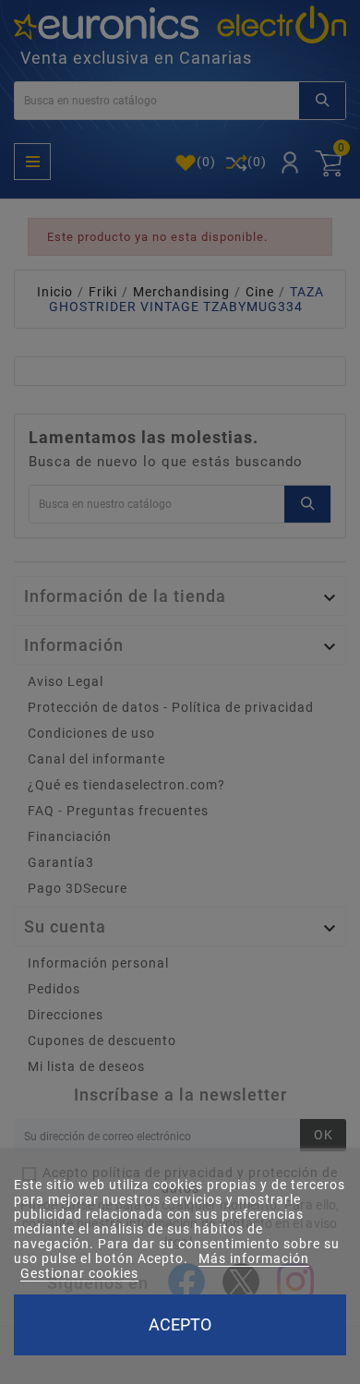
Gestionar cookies (79, 1273)
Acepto (180, 1324)
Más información (253, 1258)
